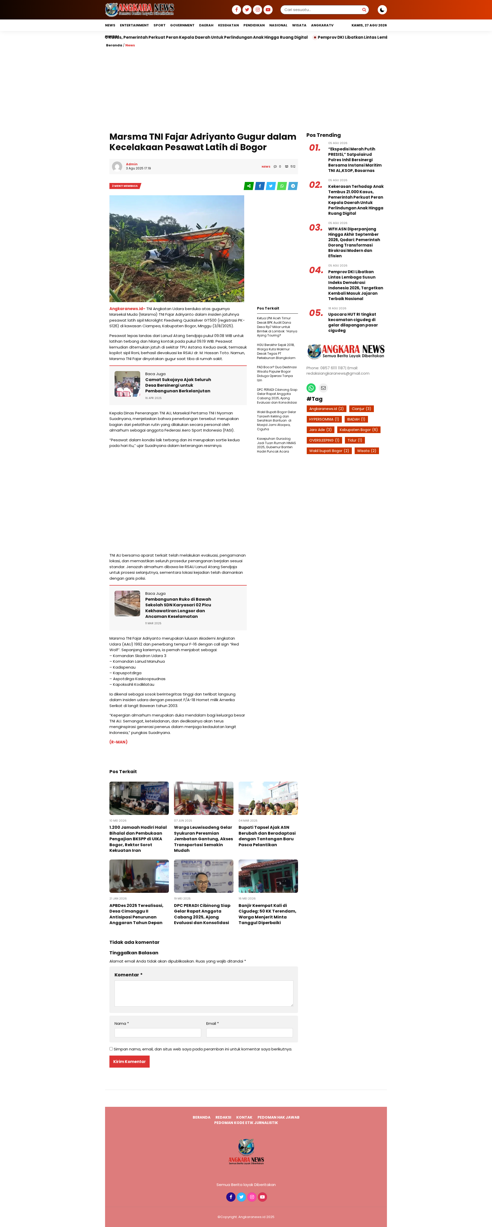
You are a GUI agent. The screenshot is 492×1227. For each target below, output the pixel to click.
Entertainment (134, 25)
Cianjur (361, 408)
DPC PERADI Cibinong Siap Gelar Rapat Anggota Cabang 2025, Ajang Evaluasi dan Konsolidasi (277, 396)
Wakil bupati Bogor (329, 450)
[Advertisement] (246, 89)
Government (182, 25)
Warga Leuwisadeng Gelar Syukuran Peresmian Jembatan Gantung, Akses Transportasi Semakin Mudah (203, 838)
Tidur (354, 440)
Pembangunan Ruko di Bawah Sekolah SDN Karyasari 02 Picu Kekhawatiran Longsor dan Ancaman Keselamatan (178, 607)
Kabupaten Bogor (359, 429)
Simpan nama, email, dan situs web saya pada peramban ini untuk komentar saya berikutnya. (203, 1049)
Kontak (244, 1117)
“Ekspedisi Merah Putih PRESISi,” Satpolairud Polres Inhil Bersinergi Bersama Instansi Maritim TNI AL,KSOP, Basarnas (355, 159)
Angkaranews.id (326, 408)
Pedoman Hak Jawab (279, 1117)
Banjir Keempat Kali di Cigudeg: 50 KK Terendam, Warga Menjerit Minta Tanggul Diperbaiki (267, 914)
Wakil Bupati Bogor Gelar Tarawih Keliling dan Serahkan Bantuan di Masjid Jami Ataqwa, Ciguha (276, 420)
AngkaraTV (322, 25)
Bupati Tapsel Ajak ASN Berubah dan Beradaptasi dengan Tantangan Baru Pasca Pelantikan (267, 835)
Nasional (278, 25)
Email (212, 1023)
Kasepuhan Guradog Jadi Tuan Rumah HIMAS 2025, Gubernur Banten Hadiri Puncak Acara (276, 445)
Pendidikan (254, 25)
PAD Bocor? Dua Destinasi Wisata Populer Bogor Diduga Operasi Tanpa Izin (277, 373)
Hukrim (112, 36)
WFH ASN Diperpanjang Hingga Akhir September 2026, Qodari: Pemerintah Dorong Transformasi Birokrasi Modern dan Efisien (354, 242)
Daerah (206, 25)
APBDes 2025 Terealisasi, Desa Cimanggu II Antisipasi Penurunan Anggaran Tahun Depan (136, 914)
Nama (122, 1023)
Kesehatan (228, 25)
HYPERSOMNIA (324, 419)
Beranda (114, 45)
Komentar (129, 975)
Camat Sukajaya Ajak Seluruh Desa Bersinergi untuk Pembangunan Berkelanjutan (178, 385)
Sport (159, 25)
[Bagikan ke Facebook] (260, 186)
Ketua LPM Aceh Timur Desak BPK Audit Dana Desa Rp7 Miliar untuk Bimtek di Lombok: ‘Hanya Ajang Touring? (277, 327)
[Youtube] (267, 10)
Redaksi (223, 1117)
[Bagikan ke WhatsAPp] (282, 186)
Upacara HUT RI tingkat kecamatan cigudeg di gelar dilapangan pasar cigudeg (353, 322)
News (110, 25)
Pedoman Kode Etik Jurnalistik (246, 1122)
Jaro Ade (320, 429)
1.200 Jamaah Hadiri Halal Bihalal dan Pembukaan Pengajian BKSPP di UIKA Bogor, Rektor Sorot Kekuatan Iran (138, 838)
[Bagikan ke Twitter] (271, 186)
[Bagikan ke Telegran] (293, 186)
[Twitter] (246, 10)
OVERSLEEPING (324, 440)
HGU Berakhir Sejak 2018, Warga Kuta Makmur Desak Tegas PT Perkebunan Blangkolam (276, 351)
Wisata (299, 25)
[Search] (364, 9)
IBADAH (356, 419)
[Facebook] (236, 10)
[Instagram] (257, 10)
